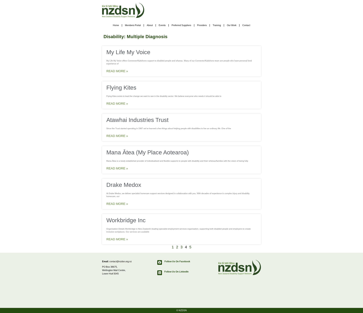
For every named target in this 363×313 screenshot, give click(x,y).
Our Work (231, 25)
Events (162, 25)
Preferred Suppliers (181, 25)
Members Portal (133, 25)
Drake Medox (123, 185)
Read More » (117, 71)
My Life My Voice (128, 52)
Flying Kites (121, 87)
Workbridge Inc (126, 220)
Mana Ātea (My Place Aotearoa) (147, 152)
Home (116, 25)
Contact (246, 25)
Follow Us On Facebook (177, 261)
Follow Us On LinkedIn (176, 271)
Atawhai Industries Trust (137, 120)
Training (217, 25)
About (150, 25)
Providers (202, 25)
